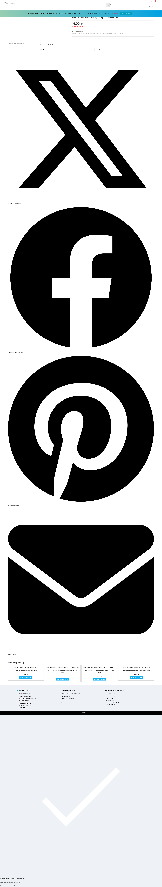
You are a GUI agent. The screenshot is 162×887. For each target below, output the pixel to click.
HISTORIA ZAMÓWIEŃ (68, 698)
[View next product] (153, 17)
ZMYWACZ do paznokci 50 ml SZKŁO (26, 670)
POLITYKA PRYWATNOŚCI (26, 705)
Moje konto (152, 6)
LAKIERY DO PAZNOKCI (105, 34)
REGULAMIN (22, 708)
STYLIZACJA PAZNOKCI (117, 34)
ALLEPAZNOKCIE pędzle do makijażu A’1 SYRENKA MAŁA (62, 671)
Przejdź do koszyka (16, 886)
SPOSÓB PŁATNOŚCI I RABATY (27, 698)
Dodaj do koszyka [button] (25, 677)
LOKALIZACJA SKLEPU (25, 696)
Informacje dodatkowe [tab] (16, 43)
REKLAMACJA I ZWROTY (25, 703)
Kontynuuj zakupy (5, 886)
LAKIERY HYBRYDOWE (93, 34)
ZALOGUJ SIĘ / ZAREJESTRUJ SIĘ (71, 694)
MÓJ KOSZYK (66, 696)
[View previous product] (150, 17)
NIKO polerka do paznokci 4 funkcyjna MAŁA (136, 670)
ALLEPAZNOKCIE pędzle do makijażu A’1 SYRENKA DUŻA (99, 671)
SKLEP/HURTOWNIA (24, 694)
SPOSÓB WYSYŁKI (24, 701)
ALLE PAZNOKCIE (83, 34)
